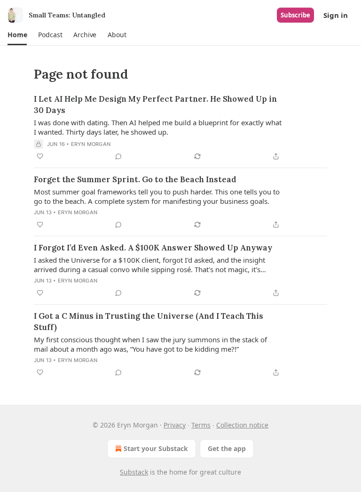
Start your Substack (156, 448)
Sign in (335, 15)
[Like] (40, 156)
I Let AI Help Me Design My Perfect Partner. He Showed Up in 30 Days (155, 104)
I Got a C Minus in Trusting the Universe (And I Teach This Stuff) (148, 321)
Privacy (175, 424)
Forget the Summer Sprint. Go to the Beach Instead (135, 179)
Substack (134, 472)
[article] (180, 127)
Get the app (227, 448)
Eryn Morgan (90, 144)
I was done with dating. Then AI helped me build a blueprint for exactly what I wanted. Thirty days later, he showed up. (158, 127)
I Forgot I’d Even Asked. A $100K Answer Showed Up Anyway (153, 247)
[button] (17, 34)
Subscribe (295, 15)
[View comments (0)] (118, 156)
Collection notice (242, 424)
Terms (201, 424)
